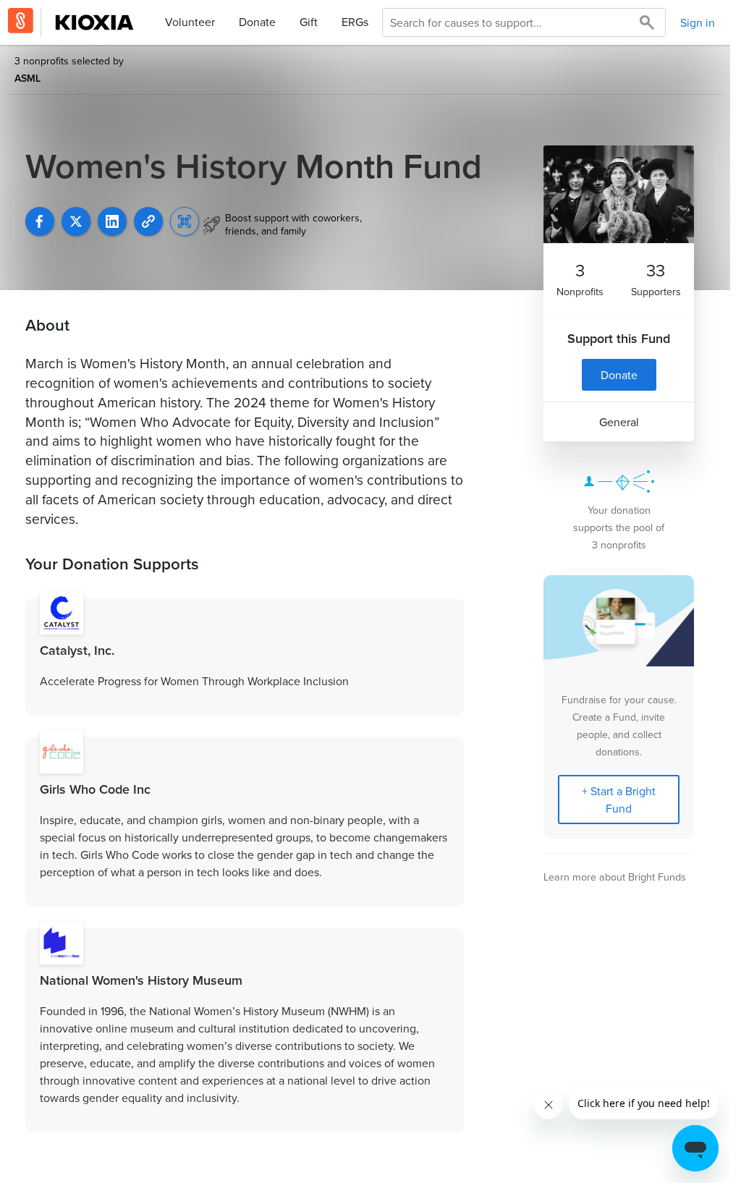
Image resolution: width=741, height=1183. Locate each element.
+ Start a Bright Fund (619, 799)
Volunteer (190, 22)
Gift (309, 22)
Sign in (697, 22)
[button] (148, 221)
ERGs (355, 22)
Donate (257, 22)
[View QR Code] (184, 221)
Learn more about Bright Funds (614, 876)
